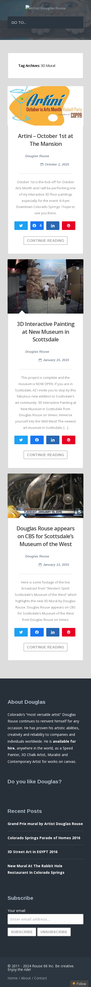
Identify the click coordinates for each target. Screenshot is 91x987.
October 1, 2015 (57, 164)
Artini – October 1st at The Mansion (45, 139)
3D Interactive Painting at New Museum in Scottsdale (45, 331)
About (26, 978)
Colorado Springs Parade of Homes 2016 (44, 837)
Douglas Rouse (37, 156)
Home (13, 978)
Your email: (17, 910)
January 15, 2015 (56, 360)
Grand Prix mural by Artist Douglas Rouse (45, 823)
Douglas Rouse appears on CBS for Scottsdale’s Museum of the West (45, 536)
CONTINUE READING (45, 241)
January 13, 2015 (56, 565)
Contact (40, 978)
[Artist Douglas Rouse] (46, 8)
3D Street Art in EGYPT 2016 (32, 851)
